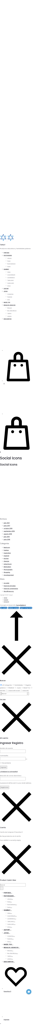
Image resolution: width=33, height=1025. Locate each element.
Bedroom (7, 547)
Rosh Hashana (11, 264)
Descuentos (7, 319)
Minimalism (7, 567)
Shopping (7, 572)
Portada (6, 252)
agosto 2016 (8, 534)
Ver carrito (3, 608)
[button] (0, 1024)
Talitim (9, 313)
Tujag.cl (2, 244)
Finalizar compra (13, 608)
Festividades (8, 255)
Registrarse (4, 787)
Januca (9, 258)
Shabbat (6, 269)
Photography (8, 569)
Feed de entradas (10, 586)
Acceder (6, 583)
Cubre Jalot (10, 283)
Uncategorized (9, 575)
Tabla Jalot (10, 280)
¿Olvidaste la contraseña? (9, 772)
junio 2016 (7, 539)
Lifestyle (6, 561)
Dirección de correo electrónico (10, 776)
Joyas (6, 291)
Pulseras (9, 297)
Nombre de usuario (6, 748)
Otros (9, 286)
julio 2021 (7, 523)
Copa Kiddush (11, 275)
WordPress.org (9, 591)
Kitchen (6, 558)
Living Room (8, 564)
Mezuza (9, 308)
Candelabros (11, 277)
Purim (9, 266)
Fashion (6, 550)
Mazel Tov (7, 302)
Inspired (6, 556)
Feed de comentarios (11, 589)
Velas (8, 272)
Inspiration (7, 553)
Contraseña (4, 756)
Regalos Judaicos (9, 305)
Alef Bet (6, 288)
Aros (8, 299)
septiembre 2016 (9, 531)
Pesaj (8, 261)
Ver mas (3, 699)
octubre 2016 (8, 528)
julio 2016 (7, 537)
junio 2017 (7, 526)
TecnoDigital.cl (21, 605)
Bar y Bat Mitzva (11, 310)
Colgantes (10, 294)
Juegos (9, 316)
